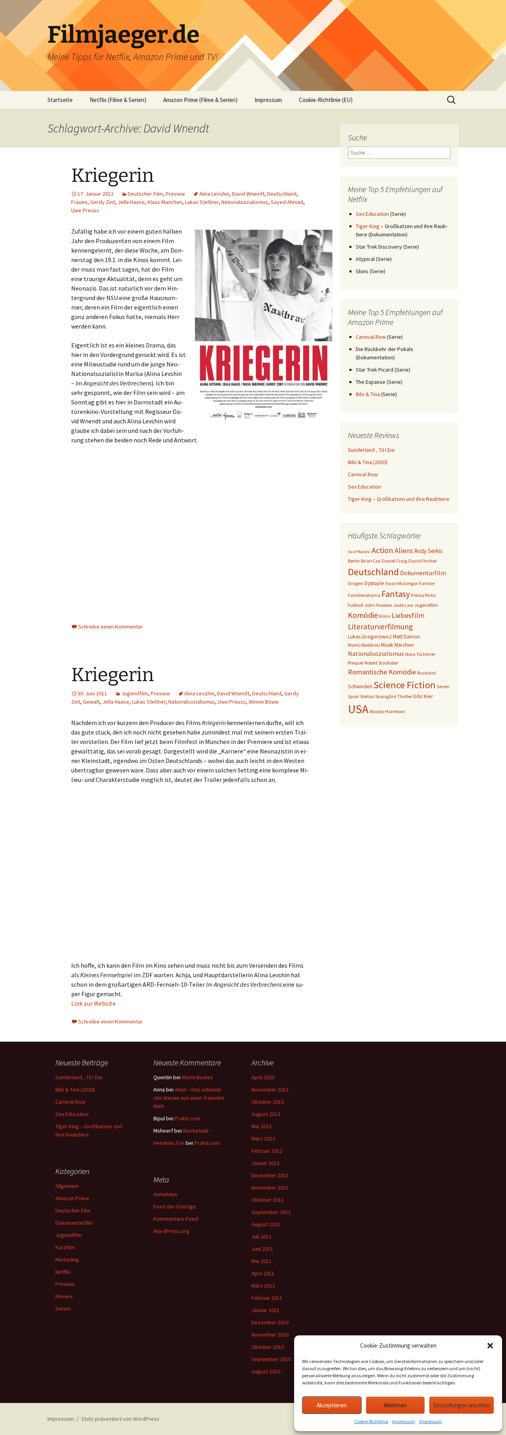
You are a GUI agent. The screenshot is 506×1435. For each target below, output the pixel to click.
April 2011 (262, 1273)
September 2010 (271, 1359)
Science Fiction (405, 685)
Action (382, 550)
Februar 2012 (266, 1150)
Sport (353, 696)
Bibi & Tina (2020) (367, 462)
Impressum (403, 1421)
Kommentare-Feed (175, 1218)
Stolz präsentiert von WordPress (120, 1418)
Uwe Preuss (85, 210)
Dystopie (374, 583)
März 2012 (263, 1138)
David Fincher (422, 561)
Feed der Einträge (174, 1206)
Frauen (79, 202)
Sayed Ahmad (287, 202)
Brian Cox (371, 561)
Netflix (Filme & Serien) (118, 100)
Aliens (404, 550)
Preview (175, 193)
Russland (426, 673)
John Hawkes (378, 605)
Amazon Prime (72, 1198)
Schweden (360, 686)
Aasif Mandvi (359, 551)
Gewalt (91, 701)
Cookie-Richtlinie (371, 1421)
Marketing (67, 1259)
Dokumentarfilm (423, 573)
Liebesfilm (408, 615)
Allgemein (67, 1186)
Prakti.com (187, 1118)
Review (64, 1296)
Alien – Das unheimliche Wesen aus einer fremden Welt (188, 1098)
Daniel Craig (394, 561)
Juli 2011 (261, 1236)
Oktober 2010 (267, 1346)
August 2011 (265, 1224)
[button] (490, 1346)
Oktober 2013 (267, 1101)
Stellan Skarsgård (378, 696)
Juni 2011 (262, 1248)
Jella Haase (131, 202)
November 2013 (270, 1089)
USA (358, 709)
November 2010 (270, 1334)
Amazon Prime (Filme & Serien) (200, 100)
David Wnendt (248, 193)
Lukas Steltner (202, 202)
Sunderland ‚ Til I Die (371, 449)
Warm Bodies (197, 1077)
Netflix (62, 1271)
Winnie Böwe (264, 701)
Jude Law (403, 605)
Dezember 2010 (270, 1322)
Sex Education (372, 213)
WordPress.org (171, 1231)
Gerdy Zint (102, 202)
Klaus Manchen (164, 202)
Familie (426, 583)
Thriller (404, 696)
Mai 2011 (261, 1261)
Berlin (354, 561)
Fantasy (395, 593)
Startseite (60, 100)
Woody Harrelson (387, 711)
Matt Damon (406, 636)
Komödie (363, 615)
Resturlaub (196, 1130)
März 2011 (263, 1285)
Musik (387, 644)
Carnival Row (371, 336)
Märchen (404, 644)
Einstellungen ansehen (461, 1405)
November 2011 (270, 1187)
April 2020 (262, 1077)
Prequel (355, 663)
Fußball (355, 605)
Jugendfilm (134, 693)
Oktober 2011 (267, 1199)
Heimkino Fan (169, 1142)
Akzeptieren (332, 1405)
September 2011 (271, 1212)
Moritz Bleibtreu (364, 645)
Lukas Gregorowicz (370, 636)
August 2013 (265, 1114)
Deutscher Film (145, 193)
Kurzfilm (65, 1247)
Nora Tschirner (420, 654)
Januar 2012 (265, 1163)
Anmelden (165, 1194)
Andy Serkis (428, 551)
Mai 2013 (261, 1126)
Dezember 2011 (270, 1175)
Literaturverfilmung (380, 626)
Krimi (384, 616)
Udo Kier (423, 696)
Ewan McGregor (401, 583)
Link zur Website (93, 1003)
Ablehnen (395, 1405)
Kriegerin (112, 175)
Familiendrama (364, 595)
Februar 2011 (266, 1297)
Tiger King (368, 226)
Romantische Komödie (382, 671)
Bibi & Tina (368, 394)
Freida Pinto (423, 595)
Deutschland (281, 193)
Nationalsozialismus (244, 202)
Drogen (355, 583)
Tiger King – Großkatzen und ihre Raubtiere (398, 498)
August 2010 (265, 1371)
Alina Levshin (214, 193)
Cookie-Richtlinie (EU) (326, 100)
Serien (443, 686)
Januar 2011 (265, 1310)
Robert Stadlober (381, 663)
